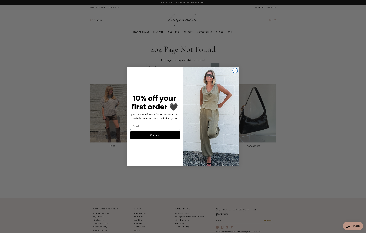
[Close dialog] (235, 70)
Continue (155, 135)
